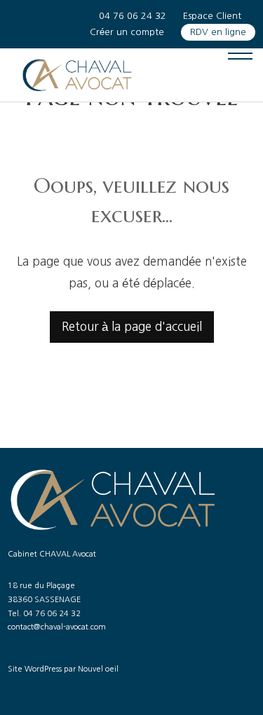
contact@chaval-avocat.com (57, 627)
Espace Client (212, 15)
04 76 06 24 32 (132, 15)
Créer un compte (127, 31)
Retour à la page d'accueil (132, 326)
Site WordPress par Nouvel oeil (63, 669)
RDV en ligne (218, 31)
